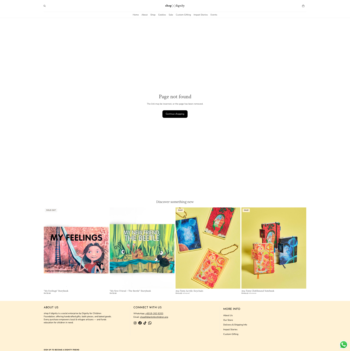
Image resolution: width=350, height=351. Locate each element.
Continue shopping (175, 114)
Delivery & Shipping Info (235, 324)
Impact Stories (230, 329)
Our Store (228, 320)
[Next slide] (104, 248)
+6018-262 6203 (154, 313)
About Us (228, 315)
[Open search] (45, 6)
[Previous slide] (48, 248)
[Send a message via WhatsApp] (344, 345)
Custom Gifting (230, 334)
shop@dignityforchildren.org (154, 317)
